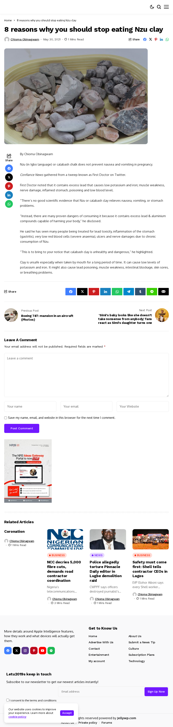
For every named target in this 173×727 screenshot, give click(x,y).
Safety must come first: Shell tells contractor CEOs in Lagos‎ (150, 569)
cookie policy (17, 716)
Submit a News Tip (141, 642)
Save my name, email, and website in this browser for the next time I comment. (61, 417)
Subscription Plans (141, 654)
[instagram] (25, 650)
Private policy (87, 722)
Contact (94, 648)
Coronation (14, 531)
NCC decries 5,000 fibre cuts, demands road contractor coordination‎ (64, 571)
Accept (67, 713)
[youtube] (42, 650)
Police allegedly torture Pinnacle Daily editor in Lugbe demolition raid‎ (106, 571)
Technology (136, 661)
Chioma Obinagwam (25, 39)
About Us (134, 636)
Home (8, 20)
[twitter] (16, 650)
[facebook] (8, 650)
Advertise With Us (101, 642)
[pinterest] (34, 650)
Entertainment (99, 654)
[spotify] (51, 650)
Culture (133, 648)
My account (97, 661)
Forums (106, 722)
